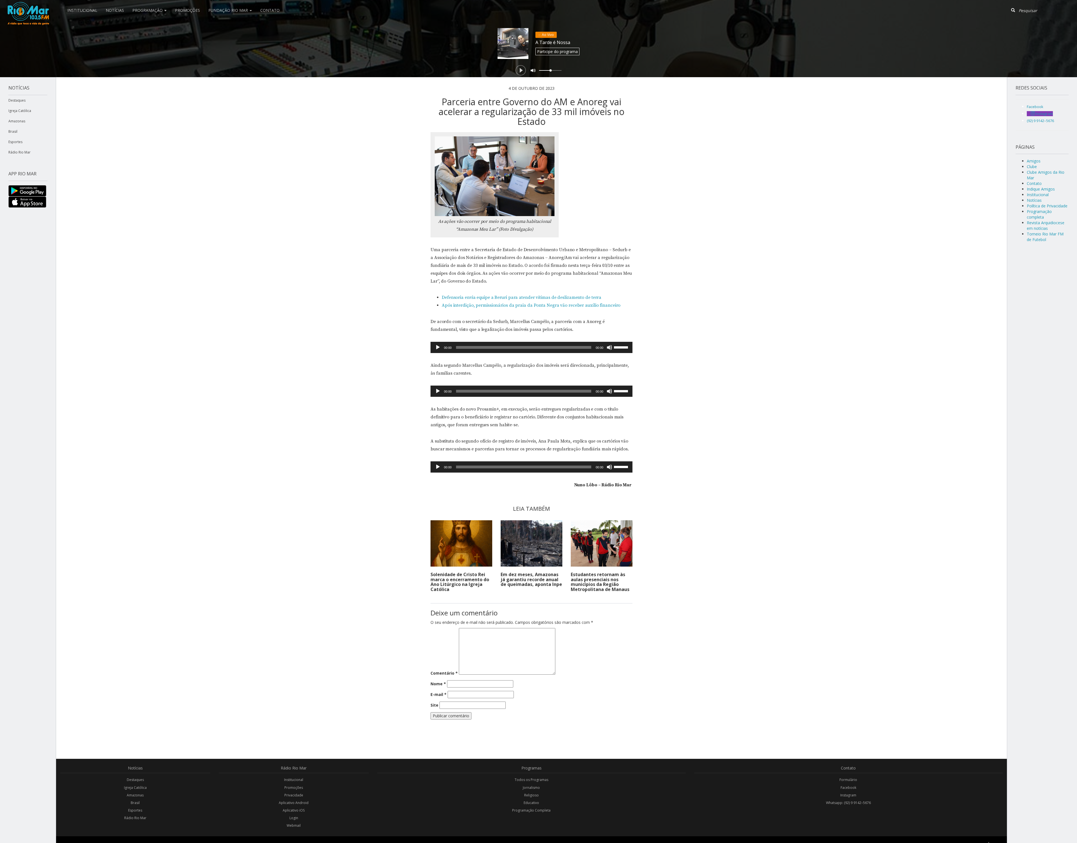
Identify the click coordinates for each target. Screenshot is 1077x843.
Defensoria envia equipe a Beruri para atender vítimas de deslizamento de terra (521, 297)
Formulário (848, 779)
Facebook (848, 787)
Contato (270, 10)
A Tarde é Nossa (552, 42)
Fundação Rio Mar (228, 10)
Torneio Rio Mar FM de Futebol (1045, 236)
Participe (557, 51)
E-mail (439, 694)
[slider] (622, 347)
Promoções (187, 10)
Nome (438, 683)
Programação (148, 10)
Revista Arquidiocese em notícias (1045, 225)
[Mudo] (609, 347)
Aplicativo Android (294, 802)
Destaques (17, 100)
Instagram (848, 795)
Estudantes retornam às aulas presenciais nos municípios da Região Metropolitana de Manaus (600, 581)
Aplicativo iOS (294, 810)
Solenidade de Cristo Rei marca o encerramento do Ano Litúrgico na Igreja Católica (460, 581)
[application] (531, 347)
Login (293, 817)
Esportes (15, 141)
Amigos (1034, 161)
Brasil (12, 131)
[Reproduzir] (438, 347)
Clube (1032, 166)
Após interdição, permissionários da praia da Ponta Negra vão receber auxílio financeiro (531, 305)
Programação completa (1039, 214)
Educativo (531, 802)
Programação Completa (531, 810)
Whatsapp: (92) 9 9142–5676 (848, 802)
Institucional (82, 10)
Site (434, 705)
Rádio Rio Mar (19, 152)
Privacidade (293, 795)
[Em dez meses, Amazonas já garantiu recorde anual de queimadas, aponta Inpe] (531, 543)
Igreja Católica (19, 110)
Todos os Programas (531, 779)
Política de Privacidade (1047, 206)
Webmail (294, 825)
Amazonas (16, 121)
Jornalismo (531, 787)
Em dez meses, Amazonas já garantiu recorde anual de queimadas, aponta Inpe (531, 579)
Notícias (115, 10)
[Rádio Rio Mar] (28, 7)
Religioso (531, 795)
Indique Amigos (1041, 189)
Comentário (444, 673)
